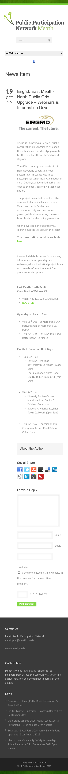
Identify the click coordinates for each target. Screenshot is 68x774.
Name (58, 535)
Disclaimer (42, 762)
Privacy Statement (29, 762)
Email (58, 545)
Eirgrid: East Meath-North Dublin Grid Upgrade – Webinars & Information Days (38, 99)
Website (23, 567)
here (19, 241)
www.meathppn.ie (15, 648)
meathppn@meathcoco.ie (19, 640)
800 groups (30, 670)
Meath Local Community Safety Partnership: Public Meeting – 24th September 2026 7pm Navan (32, 744)
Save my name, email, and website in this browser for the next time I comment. (40, 578)
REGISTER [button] (28, 302)
